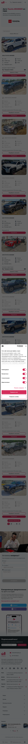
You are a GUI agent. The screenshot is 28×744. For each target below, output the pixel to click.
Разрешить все (14, 392)
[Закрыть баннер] (25, 346)
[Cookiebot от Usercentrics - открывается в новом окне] (17, 346)
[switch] (24, 374)
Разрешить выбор (14, 396)
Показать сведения (19, 387)
